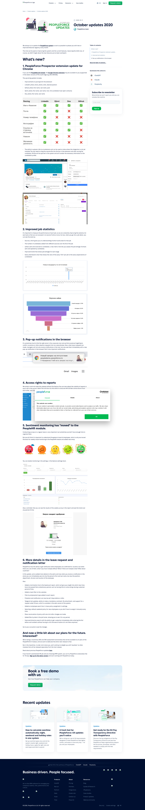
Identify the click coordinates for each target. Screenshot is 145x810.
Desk (55, 793)
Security (101, 805)
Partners (71, 786)
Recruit (56, 786)
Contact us (72, 796)
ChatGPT (78, 765)
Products (51, 3)
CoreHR (56, 783)
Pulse (55, 796)
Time (55, 800)
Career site (72, 793)
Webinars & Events (89, 800)
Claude (85, 765)
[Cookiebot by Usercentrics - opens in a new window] (101, 392)
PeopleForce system (46, 45)
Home (24, 11)
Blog (84, 783)
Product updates (31, 11)
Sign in (105, 3)
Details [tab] (72, 397)
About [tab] (98, 397)
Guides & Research (89, 786)
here (50, 650)
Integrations (72, 790)
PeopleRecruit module (38, 72)
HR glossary (87, 790)
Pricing (61, 3)
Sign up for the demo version (39, 656)
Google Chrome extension (56, 72)
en (100, 3)
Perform (56, 790)
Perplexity (92, 765)
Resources (68, 3)
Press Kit (71, 800)
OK (97, 416)
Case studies (79, 3)
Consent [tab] (47, 398)
